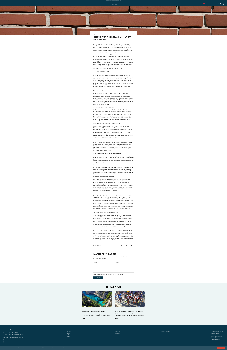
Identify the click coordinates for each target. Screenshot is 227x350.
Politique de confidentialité (216, 336)
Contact (68, 336)
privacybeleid (119, 256)
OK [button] (221, 347)
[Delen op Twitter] (121, 245)
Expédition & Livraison (215, 339)
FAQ (68, 334)
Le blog (68, 333)
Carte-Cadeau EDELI (166, 331)
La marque (69, 331)
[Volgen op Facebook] (14, 340)
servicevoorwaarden (129, 256)
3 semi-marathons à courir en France (93, 311)
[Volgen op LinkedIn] (14, 342)
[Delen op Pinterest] (126, 245)
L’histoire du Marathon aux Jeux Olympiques (129, 311)
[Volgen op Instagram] (14, 341)
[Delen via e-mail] (131, 245)
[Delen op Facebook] (117, 245)
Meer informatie (85, 321)
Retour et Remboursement (216, 341)
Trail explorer (117, 333)
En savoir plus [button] (81, 347)
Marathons (117, 308)
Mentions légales (214, 338)
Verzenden (98, 277)
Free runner (117, 331)
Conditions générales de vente (217, 331)
